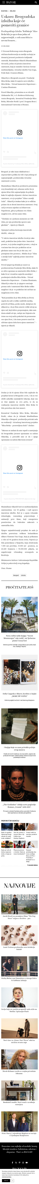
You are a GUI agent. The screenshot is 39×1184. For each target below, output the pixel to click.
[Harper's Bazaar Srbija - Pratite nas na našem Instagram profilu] (23, 1163)
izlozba (23, 575)
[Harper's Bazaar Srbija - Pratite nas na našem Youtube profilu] (26, 1163)
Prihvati (6, 1180)
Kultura (4, 11)
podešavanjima (6, 1177)
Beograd (16, 575)
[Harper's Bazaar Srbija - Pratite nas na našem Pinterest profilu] (19, 1163)
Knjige (12, 11)
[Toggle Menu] (3, 2)
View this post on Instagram (13, 138)
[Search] (36, 2)
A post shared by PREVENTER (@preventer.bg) (19, 499)
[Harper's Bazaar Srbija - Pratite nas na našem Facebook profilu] (12, 1163)
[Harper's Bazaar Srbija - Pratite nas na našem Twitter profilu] (16, 1163)
